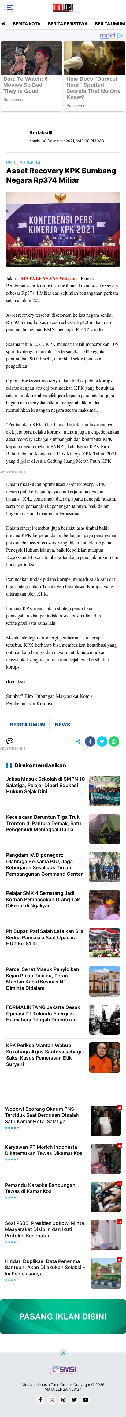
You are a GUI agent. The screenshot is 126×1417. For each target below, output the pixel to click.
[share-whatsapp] (114, 741)
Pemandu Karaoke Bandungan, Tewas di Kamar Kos (41, 1188)
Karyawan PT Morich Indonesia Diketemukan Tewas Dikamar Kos (44, 1150)
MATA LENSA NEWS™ (63, 1389)
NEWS (62, 725)
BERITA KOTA (26, 23)
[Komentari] (9, 741)
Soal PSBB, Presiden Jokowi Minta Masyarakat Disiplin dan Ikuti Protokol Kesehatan (44, 1229)
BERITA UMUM (110, 23)
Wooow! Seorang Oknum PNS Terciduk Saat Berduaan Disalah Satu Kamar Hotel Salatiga (42, 1115)
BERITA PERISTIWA (67, 23)
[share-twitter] (102, 741)
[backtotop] (63, 1354)
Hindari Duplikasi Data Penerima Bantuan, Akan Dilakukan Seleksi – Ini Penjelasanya (45, 1267)
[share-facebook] (90, 741)
